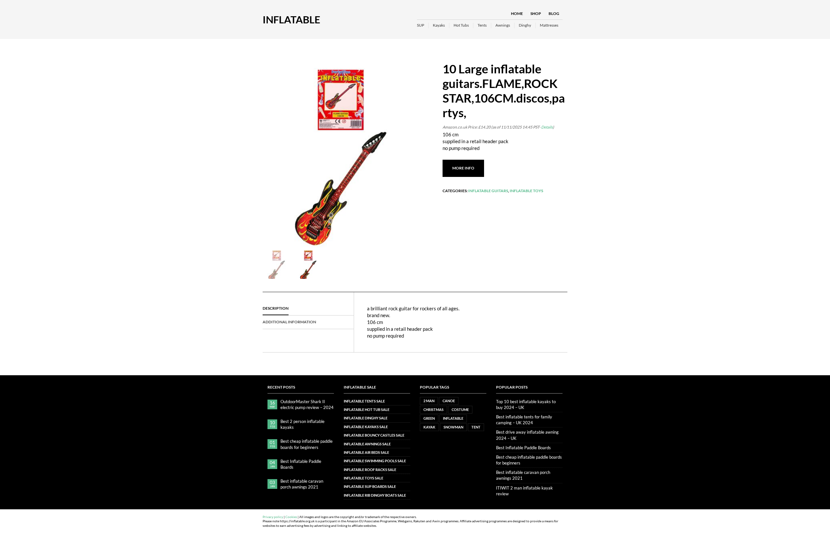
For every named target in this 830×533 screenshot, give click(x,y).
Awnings (502, 25)
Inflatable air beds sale (366, 452)
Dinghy (525, 25)
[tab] (308, 309)
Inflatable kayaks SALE (366, 427)
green (429, 418)
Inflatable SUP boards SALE (370, 486)
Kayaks (439, 25)
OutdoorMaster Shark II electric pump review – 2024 (307, 404)
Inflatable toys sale (363, 478)
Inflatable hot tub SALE (366, 409)
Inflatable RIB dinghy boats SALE (375, 495)
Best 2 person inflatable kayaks (302, 424)
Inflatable (291, 19)
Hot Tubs (461, 25)
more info (463, 168)
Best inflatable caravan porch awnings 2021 (301, 484)
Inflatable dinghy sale (365, 418)
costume (460, 409)
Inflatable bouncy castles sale (374, 435)
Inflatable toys (526, 190)
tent (475, 427)
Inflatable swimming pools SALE (375, 461)
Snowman (453, 427)
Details (547, 127)
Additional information (289, 321)
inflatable (453, 418)
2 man (428, 401)
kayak (429, 427)
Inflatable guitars (488, 190)
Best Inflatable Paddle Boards (300, 464)
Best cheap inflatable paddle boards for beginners (306, 444)
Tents (482, 25)
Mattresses (549, 25)
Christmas (433, 409)
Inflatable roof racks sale (370, 469)
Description (276, 308)
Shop (535, 13)
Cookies (291, 517)
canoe (449, 401)
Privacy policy (273, 517)
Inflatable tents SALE (364, 401)
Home (517, 13)
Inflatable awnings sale (367, 444)
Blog (554, 13)
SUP (420, 25)
